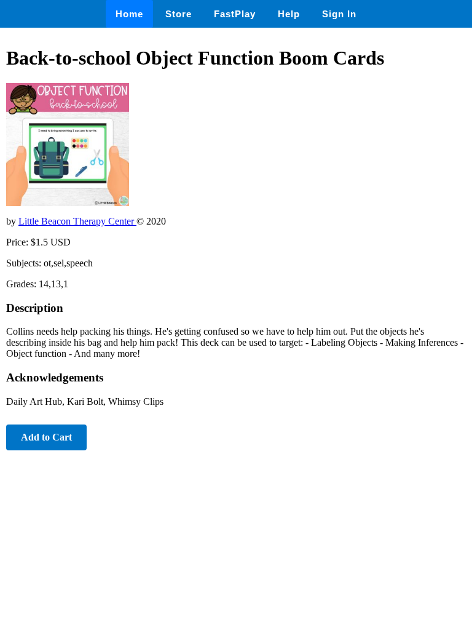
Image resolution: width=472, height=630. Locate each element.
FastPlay (235, 14)
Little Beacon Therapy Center (77, 221)
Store (178, 14)
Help (289, 14)
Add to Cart (46, 437)
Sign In (339, 14)
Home (129, 14)
